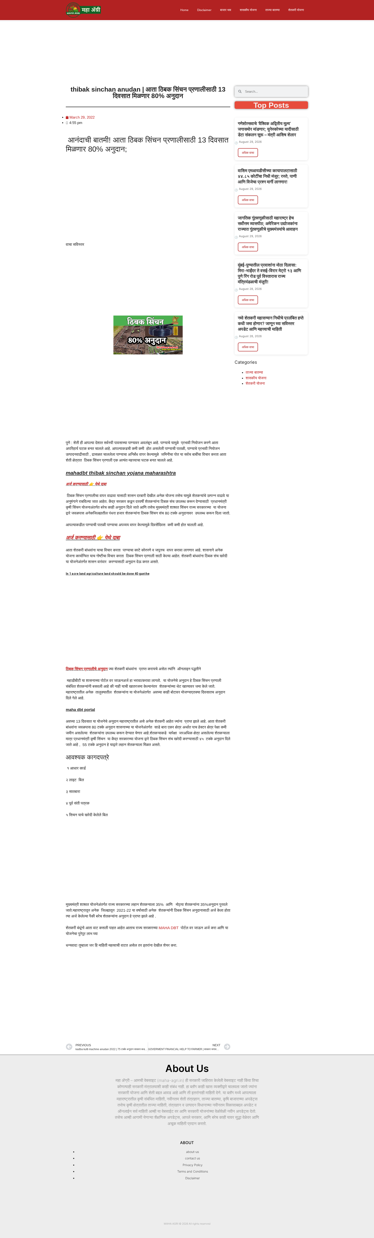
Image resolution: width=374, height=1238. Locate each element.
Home (184, 10)
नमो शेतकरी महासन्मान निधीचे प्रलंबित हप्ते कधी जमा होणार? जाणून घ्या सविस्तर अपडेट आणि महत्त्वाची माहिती (270, 323)
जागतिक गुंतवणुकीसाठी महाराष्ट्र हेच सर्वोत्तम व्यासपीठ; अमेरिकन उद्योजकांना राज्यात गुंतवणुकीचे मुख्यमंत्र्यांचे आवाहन (268, 223)
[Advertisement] (130, 52)
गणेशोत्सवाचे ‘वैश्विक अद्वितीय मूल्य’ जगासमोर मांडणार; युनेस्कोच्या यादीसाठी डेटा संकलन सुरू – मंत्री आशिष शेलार (268, 129)
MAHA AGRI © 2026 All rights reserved (187, 1223)
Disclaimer (204, 10)
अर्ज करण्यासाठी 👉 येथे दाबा (86, 484)
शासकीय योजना (248, 10)
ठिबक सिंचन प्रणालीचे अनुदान (87, 669)
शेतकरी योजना (296, 10)
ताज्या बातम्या (272, 10)
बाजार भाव (225, 10)
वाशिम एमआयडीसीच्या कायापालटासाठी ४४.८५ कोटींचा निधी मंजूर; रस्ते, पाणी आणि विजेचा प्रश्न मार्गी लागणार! (267, 176)
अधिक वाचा (248, 152)
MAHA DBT (169, 928)
